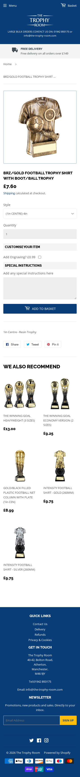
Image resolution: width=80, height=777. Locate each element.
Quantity (9, 225)
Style (6, 205)
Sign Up (68, 720)
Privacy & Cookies (40, 640)
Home (7, 64)
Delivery (40, 629)
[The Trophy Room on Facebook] (39, 741)
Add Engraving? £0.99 (19, 257)
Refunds (40, 635)
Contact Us (40, 624)
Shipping (9, 193)
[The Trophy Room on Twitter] (31, 741)
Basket (72, 6)
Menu (13, 6)
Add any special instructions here (28, 273)
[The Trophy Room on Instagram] (46, 741)
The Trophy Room (28, 753)
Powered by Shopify (57, 753)
